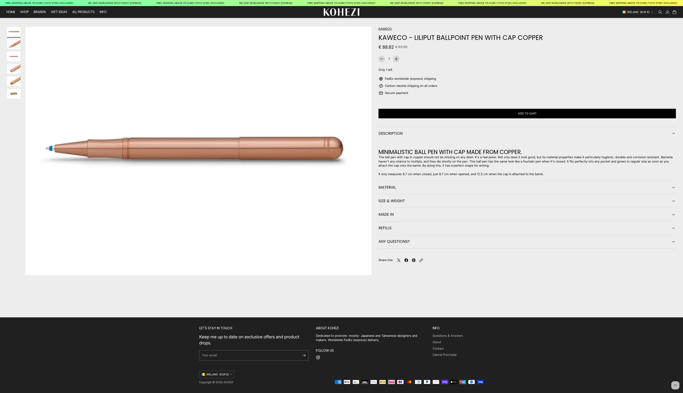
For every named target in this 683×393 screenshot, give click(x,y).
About (437, 342)
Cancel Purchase (445, 355)
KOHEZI (228, 382)
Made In (386, 214)
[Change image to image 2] (13, 44)
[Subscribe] (304, 355)
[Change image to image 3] (13, 56)
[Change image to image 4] (13, 69)
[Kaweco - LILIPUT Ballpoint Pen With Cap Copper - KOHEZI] (198, 151)
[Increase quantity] (396, 59)
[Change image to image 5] (13, 81)
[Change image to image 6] (13, 94)
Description (390, 133)
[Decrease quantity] (381, 59)
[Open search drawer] (660, 12)
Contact (438, 348)
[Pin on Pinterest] (414, 260)
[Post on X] (399, 260)
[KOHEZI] (341, 12)
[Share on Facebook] (406, 260)
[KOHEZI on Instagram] (318, 357)
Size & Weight (391, 200)
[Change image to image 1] (13, 31)
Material (387, 187)
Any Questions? (394, 241)
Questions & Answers (448, 335)
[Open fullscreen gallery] (365, 268)
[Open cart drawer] (674, 12)
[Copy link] (421, 260)
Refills (384, 227)
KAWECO (385, 29)
